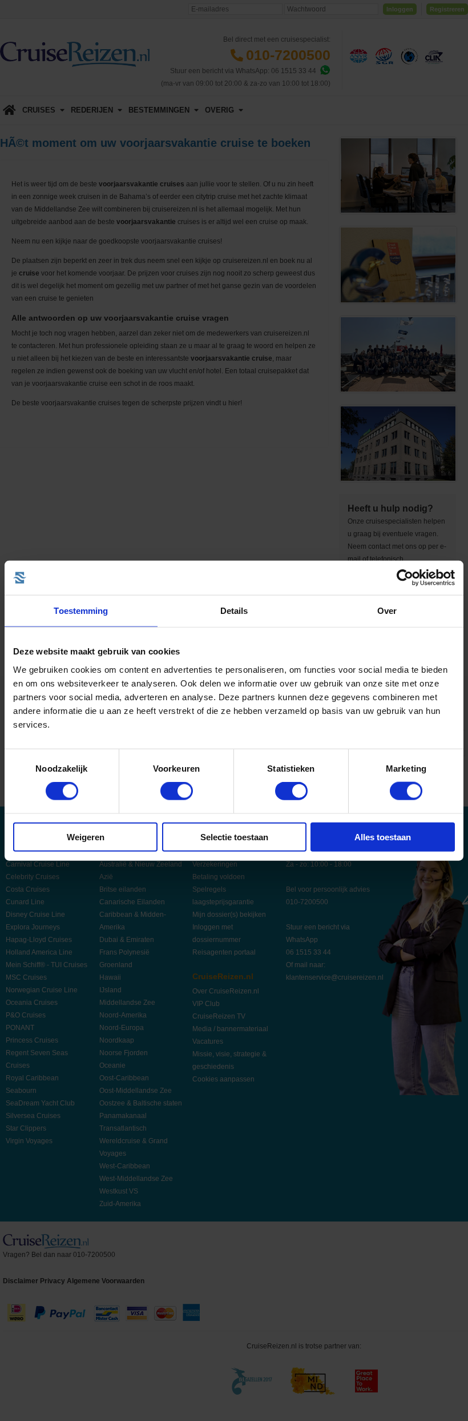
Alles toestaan (382, 836)
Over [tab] (387, 611)
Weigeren (85, 836)
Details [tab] (234, 611)
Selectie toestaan (234, 836)
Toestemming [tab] (81, 611)
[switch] (176, 791)
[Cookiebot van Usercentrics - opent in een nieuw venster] (405, 577)
